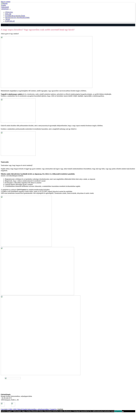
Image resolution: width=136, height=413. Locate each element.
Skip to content (5, 1)
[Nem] (123, 411)
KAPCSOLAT (10, 21)
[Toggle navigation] (10, 9)
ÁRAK (7, 19)
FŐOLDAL (9, 12)
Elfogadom (118, 411)
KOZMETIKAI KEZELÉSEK (15, 16)
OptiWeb (60, 409)
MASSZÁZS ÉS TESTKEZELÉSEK (17, 17)
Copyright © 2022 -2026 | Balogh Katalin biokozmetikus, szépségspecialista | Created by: (29, 409)
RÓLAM (8, 14)
